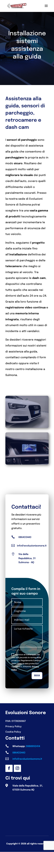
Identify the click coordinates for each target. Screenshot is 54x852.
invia (37, 675)
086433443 (24, 537)
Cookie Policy (13, 732)
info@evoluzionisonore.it (31, 546)
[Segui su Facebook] (9, 768)
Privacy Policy (13, 726)
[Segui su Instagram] (17, 768)
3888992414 (33, 746)
